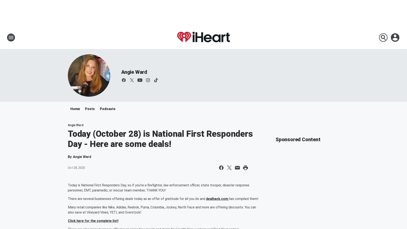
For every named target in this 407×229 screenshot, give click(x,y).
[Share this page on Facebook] (221, 168)
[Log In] (395, 37)
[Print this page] (245, 168)
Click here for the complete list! (93, 221)
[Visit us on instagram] (148, 80)
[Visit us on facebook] (123, 80)
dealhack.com (217, 199)
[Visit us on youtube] (139, 80)
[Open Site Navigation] (11, 37)
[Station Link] (203, 37)
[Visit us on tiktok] (156, 80)
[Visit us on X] (131, 80)
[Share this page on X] (229, 168)
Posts (90, 109)
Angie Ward (134, 72)
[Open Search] (383, 37)
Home (75, 109)
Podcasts (108, 109)
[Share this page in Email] (237, 168)
